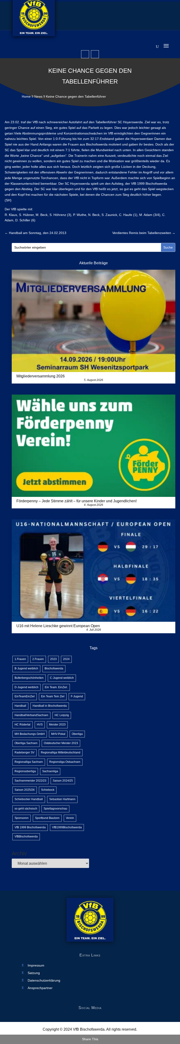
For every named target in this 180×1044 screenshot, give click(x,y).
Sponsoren (22, 818)
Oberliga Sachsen (26, 743)
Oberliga (77, 734)
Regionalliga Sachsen (29, 762)
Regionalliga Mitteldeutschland (60, 752)
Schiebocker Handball (29, 799)
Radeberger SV (24, 752)
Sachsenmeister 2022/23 (30, 780)
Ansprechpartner (40, 988)
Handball (20, 705)
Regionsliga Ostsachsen (64, 762)
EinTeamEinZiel (25, 696)
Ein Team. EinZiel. (56, 687)
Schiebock (47, 789)
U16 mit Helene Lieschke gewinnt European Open (58, 626)
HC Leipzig (62, 715)
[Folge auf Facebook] (85, 54)
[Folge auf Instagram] (95, 54)
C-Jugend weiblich (62, 677)
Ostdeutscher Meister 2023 (61, 743)
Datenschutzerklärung (44, 980)
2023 (53, 659)
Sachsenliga (50, 771)
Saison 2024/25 (63, 780)
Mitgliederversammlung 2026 (40, 376)
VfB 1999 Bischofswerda (30, 827)
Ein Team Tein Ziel (52, 696)
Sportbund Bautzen (47, 818)
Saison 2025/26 (25, 789)
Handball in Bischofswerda (50, 705)
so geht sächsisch (26, 808)
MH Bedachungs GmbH (30, 734)
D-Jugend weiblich (26, 687)
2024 (66, 659)
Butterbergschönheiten (29, 677)
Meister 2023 (57, 724)
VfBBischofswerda (26, 836)
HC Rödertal (22, 724)
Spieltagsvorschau (55, 808)
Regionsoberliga (25, 771)
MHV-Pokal (58, 734)
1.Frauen (20, 659)
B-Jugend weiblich (26, 668)
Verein (70, 818)
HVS (40, 724)
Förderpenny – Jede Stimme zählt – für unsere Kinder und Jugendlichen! (76, 501)
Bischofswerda (54, 668)
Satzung (34, 973)
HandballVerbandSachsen (31, 715)
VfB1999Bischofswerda (67, 827)
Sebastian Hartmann (62, 799)
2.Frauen (38, 659)
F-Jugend (77, 696)
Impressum (36, 965)
